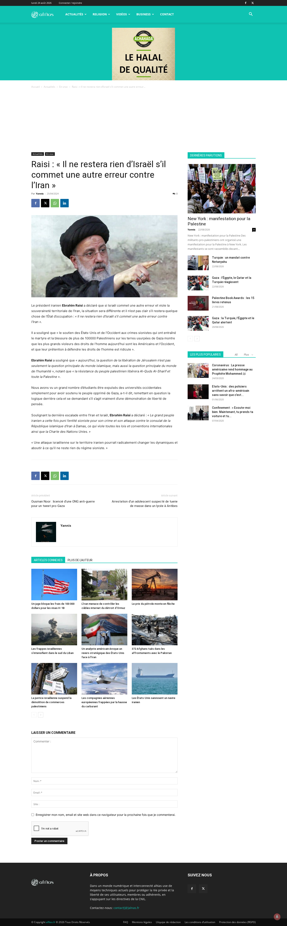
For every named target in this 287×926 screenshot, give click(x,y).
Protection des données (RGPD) (237, 922)
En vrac (63, 87)
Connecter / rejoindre (70, 2)
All (236, 354)
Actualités (74, 14)
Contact (167, 14)
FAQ (125, 922)
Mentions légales (142, 922)
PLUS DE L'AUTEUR (80, 560)
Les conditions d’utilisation (200, 922)
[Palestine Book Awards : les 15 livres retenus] (198, 303)
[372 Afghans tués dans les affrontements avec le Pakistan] (155, 629)
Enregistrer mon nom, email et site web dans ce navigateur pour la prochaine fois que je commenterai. (105, 814)
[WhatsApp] (55, 203)
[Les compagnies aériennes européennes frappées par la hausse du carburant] (104, 678)
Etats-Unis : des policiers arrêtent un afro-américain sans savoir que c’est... (230, 391)
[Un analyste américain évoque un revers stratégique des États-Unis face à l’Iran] (104, 629)
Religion (100, 14)
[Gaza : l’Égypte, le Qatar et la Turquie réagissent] (198, 283)
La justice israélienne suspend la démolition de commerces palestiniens (51, 702)
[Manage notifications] (277, 916)
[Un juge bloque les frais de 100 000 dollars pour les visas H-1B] (54, 584)
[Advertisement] (143, 120)
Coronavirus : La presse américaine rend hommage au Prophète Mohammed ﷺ (232, 369)
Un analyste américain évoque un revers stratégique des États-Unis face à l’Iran (103, 653)
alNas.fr (50, 922)
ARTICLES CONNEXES (48, 560)
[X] (252, 3)
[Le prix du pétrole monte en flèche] (155, 584)
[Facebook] (245, 3)
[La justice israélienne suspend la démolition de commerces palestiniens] (54, 678)
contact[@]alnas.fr (126, 908)
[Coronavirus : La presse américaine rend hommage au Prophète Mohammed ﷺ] (198, 370)
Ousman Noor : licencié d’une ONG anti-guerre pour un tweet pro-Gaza (63, 504)
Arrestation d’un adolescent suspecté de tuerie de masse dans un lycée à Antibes (145, 504)
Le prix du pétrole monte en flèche (153, 603)
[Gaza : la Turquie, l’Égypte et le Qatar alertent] (198, 323)
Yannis (39, 193)
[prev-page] (34, 714)
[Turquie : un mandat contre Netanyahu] (198, 262)
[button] (251, 15)
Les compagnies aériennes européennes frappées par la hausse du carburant (104, 702)
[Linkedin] (64, 203)
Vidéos (121, 14)
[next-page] (40, 714)
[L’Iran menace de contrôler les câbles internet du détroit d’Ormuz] (104, 584)
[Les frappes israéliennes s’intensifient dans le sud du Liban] (54, 629)
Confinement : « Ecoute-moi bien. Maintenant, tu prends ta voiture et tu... (232, 412)
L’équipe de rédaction (168, 922)
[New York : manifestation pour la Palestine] (222, 188)
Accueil (35, 87)
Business (143, 14)
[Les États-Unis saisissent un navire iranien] (155, 678)
